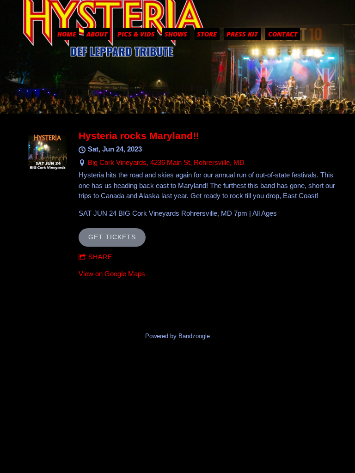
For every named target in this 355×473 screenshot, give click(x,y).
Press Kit (242, 34)
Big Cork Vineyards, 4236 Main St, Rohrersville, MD (166, 162)
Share (100, 257)
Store (207, 34)
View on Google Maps (112, 274)
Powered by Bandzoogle (177, 336)
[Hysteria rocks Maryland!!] (47, 168)
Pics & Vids (136, 34)
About (97, 34)
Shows (176, 34)
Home (66, 34)
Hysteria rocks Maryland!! (139, 135)
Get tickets (112, 237)
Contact (283, 34)
